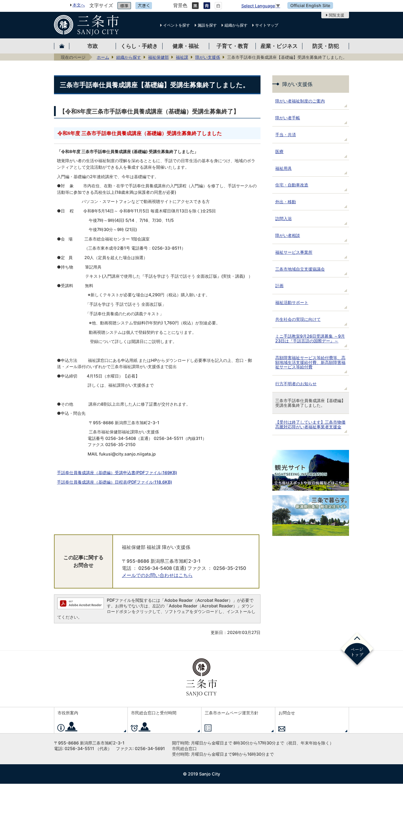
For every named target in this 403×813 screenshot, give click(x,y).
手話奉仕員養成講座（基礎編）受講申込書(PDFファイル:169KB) (117, 472)
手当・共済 (285, 134)
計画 (279, 285)
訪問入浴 (283, 218)
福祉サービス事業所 (293, 252)
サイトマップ (266, 25)
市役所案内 (68, 712)
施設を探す (207, 25)
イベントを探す (176, 25)
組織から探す (236, 25)
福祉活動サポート (291, 302)
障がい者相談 (287, 235)
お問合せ (287, 712)
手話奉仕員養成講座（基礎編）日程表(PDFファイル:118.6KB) (114, 481)
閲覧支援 (336, 15)
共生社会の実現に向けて (298, 319)
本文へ (79, 4)
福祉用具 (283, 168)
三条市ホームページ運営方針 (231, 712)
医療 (279, 151)
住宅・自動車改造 (291, 184)
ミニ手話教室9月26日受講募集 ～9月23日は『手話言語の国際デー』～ (310, 338)
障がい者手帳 (287, 117)
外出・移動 (285, 201)
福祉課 (182, 57)
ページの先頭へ (357, 650)
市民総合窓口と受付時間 (153, 712)
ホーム (103, 57)
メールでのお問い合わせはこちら (157, 575)
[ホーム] (61, 45)
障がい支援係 (207, 57)
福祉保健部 (158, 57)
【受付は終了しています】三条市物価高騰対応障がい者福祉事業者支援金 (310, 424)
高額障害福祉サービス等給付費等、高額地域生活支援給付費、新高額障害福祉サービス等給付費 (310, 362)
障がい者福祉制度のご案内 (300, 100)
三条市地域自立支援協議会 (300, 268)
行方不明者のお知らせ (296, 383)
